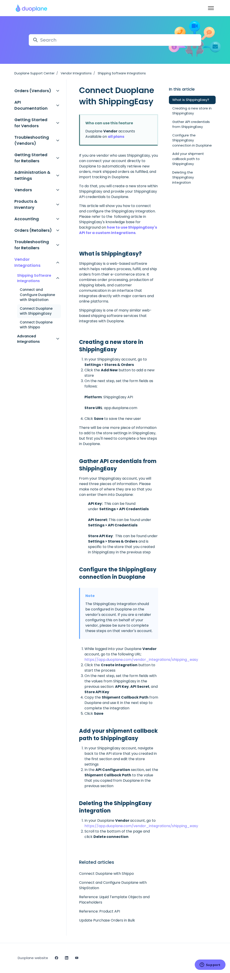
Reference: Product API (99, 911)
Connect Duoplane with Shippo (106, 873)
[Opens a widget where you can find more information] (210, 965)
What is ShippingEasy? (190, 99)
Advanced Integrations (28, 339)
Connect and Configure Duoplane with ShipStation (113, 885)
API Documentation (31, 105)
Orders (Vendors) (32, 91)
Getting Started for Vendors (30, 123)
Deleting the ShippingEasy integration (183, 177)
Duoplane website (33, 957)
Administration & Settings (32, 175)
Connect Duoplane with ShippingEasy (36, 311)
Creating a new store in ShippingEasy (192, 111)
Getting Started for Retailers (30, 158)
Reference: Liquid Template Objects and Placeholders (114, 899)
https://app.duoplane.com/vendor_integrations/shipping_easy (141, 659)
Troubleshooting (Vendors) (31, 140)
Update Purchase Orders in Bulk (107, 920)
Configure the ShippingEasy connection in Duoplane (192, 140)
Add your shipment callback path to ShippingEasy (188, 158)
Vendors (23, 190)
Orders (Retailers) (33, 230)
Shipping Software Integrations (122, 73)
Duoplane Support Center (34, 73)
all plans (116, 136)
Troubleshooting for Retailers (31, 245)
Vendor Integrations (76, 73)
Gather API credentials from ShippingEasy (191, 124)
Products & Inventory (25, 204)
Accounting (26, 219)
